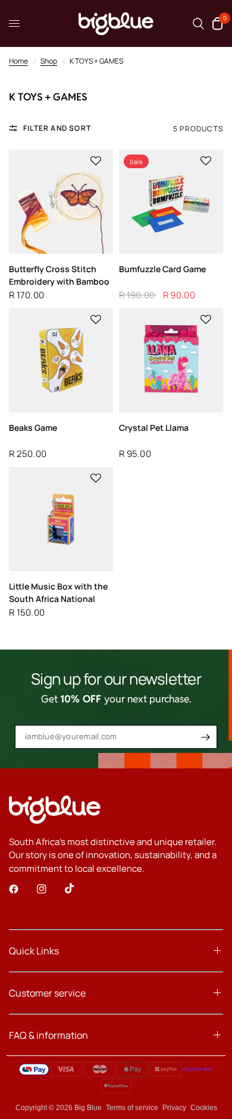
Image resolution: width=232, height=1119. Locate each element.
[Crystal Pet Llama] (171, 360)
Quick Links (34, 950)
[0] (215, 23)
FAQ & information (48, 1035)
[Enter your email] (205, 737)
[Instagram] (50, 889)
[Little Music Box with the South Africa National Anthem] (61, 519)
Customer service (47, 993)
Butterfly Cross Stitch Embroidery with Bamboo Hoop (59, 275)
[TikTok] (78, 888)
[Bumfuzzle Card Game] (171, 202)
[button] (95, 161)
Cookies (203, 1108)
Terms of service (132, 1108)
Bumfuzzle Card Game (162, 269)
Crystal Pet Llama (154, 427)
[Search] (198, 23)
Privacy (174, 1108)
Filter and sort (57, 128)
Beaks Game (33, 427)
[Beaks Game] (61, 360)
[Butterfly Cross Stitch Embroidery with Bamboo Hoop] (61, 202)
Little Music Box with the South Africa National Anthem (58, 593)
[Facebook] (22, 889)
